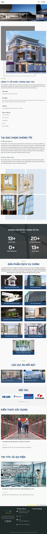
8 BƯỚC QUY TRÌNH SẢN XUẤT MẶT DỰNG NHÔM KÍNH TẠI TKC (18, 489)
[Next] (44, 12)
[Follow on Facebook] (6, 521)
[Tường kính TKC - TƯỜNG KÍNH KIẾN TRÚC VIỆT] (7, 2)
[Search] (39, 2)
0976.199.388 (25, 516)
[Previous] (2, 12)
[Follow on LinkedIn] (8, 521)
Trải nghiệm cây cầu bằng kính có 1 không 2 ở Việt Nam (16, 441)
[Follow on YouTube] (10, 521)
